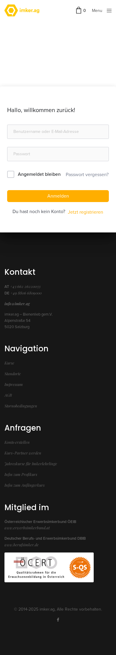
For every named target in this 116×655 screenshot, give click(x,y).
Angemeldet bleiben (39, 174)
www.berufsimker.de (21, 544)
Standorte (12, 373)
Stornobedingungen (20, 405)
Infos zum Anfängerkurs (24, 485)
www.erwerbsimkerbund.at (27, 527)
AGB (8, 395)
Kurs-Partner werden (22, 452)
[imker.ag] (21, 10)
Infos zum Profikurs (20, 474)
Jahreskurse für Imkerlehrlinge (30, 463)
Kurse (9, 362)
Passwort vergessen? (87, 175)
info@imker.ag (17, 303)
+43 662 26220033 (25, 286)
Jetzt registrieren (85, 212)
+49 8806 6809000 (26, 292)
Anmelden (58, 196)
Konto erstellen (17, 442)
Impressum (13, 384)
